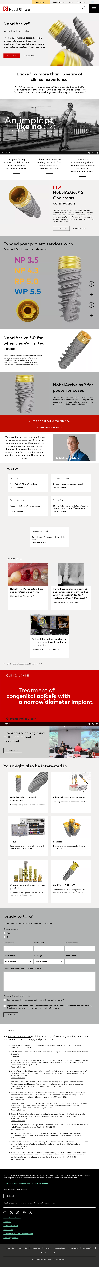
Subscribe (11, 1196)
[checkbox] (49, 935)
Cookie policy (23, 1248)
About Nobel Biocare (12, 1218)
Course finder (13, 750)
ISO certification (60, 1248)
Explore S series (79, 228)
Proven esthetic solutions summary (25, 506)
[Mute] (89, 152)
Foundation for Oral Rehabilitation (18, 1234)
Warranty (48, 1248)
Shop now (40, 2)
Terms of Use (36, 1248)
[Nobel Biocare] (15, 8)
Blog (71, 2)
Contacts (7, 1222)
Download (15, 1056)
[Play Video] (2, 152)
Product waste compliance (49, 1253)
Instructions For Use (19, 1036)
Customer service (10, 1226)
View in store (29, 56)
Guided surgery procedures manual (68, 484)
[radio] (49, 933)
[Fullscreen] (97, 152)
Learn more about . (26, 1183)
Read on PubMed (18, 1067)
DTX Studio (8, 1230)
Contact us (81, 2)
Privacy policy (10, 1248)
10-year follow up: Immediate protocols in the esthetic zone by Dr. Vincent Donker (70, 507)
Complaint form (88, 1248)
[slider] (48, 152)
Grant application (10, 1238)
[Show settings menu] (93, 152)
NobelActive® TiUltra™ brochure (23, 484)
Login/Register (59, 2)
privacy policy (57, 1000)
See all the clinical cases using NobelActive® (21, 664)
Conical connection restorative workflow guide (49, 538)
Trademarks (74, 1248)
